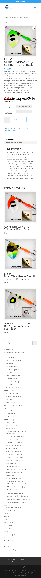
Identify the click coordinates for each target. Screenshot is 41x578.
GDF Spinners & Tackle (15, 17)
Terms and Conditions (19, 562)
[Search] (35, 343)
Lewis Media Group (13, 573)
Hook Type (8, 108)
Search (6, 340)
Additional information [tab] (14, 143)
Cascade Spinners (25, 128)
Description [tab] (10, 139)
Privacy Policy (26, 573)
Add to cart (19, 119)
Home (6, 17)
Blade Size (8, 113)
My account (12, 559)
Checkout (22, 559)
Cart (29, 559)
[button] (34, 28)
